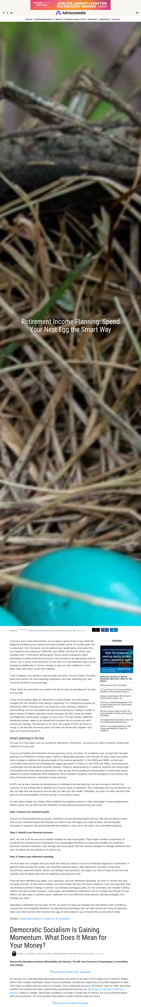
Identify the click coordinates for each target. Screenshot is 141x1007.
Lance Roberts (30, 954)
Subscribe (116, 19)
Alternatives (104, 19)
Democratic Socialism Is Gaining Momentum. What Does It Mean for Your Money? (65, 954)
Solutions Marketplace (44, 19)
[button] (96, 630)
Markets (29, 19)
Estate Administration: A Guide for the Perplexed (44, 918)
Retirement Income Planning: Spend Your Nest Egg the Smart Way (52, 630)
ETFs (83, 19)
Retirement (92, 19)
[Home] (70, 12)
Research (59, 19)
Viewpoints (14, 630)
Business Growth (72, 19)
